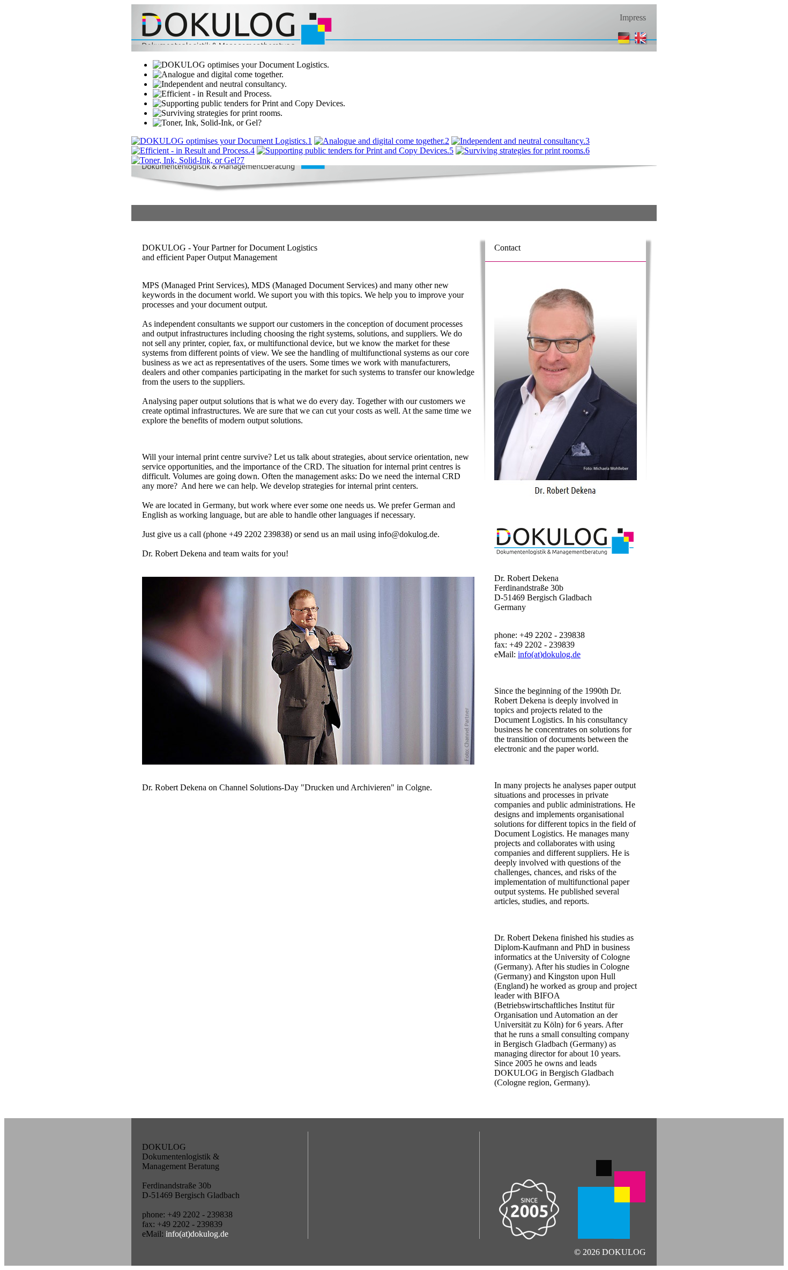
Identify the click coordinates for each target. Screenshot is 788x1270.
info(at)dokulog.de (549, 654)
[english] (644, 43)
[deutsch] (624, 43)
